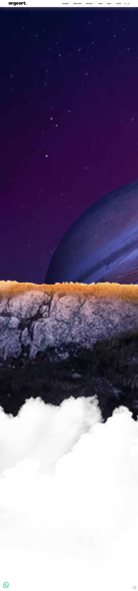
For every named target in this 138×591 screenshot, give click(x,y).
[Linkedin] (125, 3)
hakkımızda (77, 3)
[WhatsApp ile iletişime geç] (6, 585)
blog (108, 3)
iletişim (118, 3)
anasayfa (65, 3)
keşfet (100, 3)
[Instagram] (128, 3)
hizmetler (89, 3)
